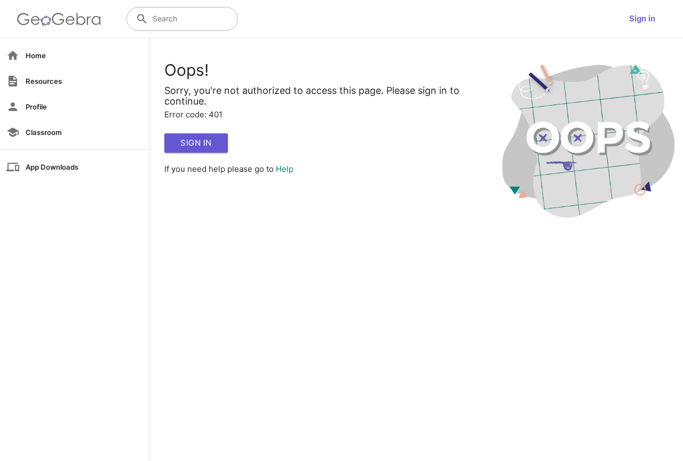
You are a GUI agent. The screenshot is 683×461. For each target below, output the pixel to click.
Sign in (642, 18)
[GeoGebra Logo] (59, 19)
